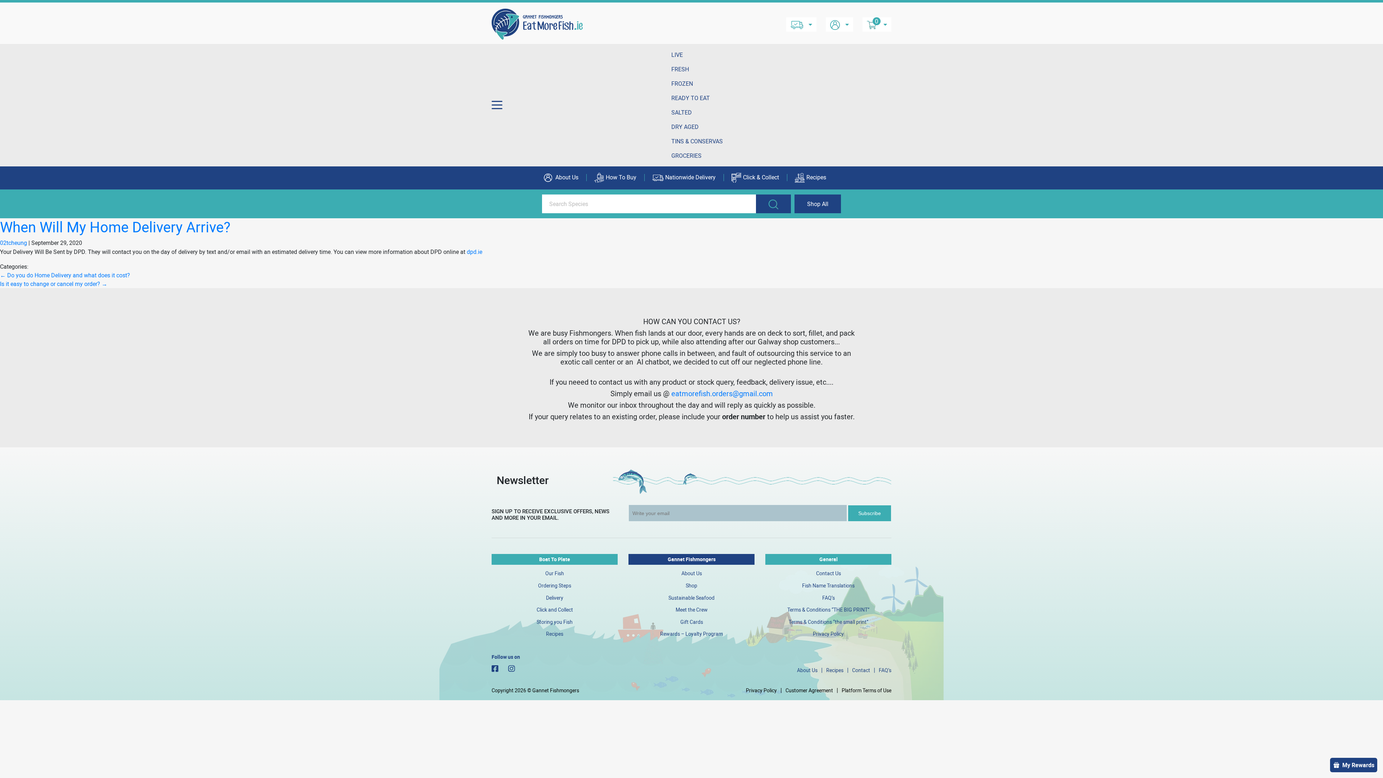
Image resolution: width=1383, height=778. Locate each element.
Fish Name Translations (828, 585)
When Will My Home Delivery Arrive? (115, 227)
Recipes (816, 177)
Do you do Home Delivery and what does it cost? (65, 275)
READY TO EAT (690, 98)
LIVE (677, 55)
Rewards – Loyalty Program (691, 633)
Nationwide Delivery (690, 177)
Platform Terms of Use (866, 690)
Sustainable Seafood (691, 597)
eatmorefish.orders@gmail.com (722, 393)
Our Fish (554, 573)
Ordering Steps (554, 585)
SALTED (681, 112)
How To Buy (621, 177)
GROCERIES (686, 156)
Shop (691, 585)
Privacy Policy (828, 633)
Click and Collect (555, 609)
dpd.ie (474, 252)
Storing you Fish (555, 621)
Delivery (554, 597)
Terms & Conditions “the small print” (828, 621)
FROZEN (682, 84)
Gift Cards (691, 621)
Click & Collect (761, 177)
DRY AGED (685, 127)
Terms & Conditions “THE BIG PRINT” (828, 609)
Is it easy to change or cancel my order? (53, 284)
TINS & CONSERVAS (697, 141)
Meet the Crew (692, 609)
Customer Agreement (809, 690)
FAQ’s (828, 597)
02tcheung (13, 243)
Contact (861, 670)
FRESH (680, 69)
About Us (566, 177)
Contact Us (828, 573)
